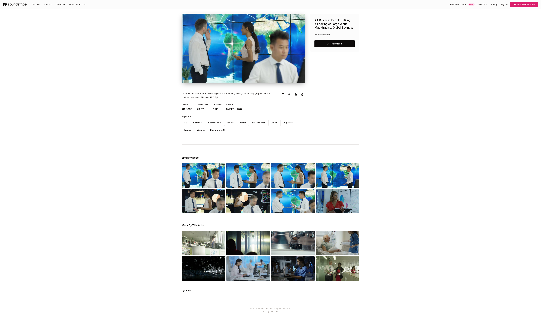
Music (47, 4)
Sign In (504, 4)
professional (258, 122)
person (243, 122)
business (197, 122)
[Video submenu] (64, 4)
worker (187, 130)
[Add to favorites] (283, 94)
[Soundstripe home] (15, 4)
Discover (36, 4)
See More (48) (217, 130)
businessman (214, 122)
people (230, 122)
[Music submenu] (51, 4)
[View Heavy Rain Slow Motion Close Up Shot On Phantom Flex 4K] (203, 277)
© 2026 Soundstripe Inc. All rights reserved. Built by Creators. (270, 310)
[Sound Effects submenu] (84, 4)
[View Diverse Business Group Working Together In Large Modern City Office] (203, 251)
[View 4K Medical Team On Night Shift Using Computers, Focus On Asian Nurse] (293, 277)
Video (59, 4)
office (274, 122)
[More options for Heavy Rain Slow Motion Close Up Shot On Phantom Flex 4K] (221, 277)
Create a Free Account (524, 4)
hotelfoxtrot (324, 34)
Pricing (494, 4)
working (201, 130)
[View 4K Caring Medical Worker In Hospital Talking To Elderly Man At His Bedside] (337, 251)
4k (185, 122)
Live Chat (482, 4)
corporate (288, 122)
